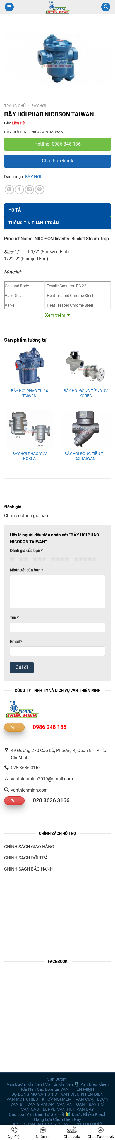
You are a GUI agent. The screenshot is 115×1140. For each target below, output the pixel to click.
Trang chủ (15, 106)
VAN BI (16, 1104)
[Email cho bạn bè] (29, 189)
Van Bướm (57, 1079)
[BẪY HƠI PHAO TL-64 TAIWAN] (29, 366)
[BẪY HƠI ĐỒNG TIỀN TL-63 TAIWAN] (85, 429)
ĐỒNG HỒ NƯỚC (88, 1124)
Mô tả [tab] (14, 209)
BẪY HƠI (38, 106)
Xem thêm (55, 315)
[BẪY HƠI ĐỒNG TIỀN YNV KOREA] (85, 366)
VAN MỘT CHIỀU (22, 1099)
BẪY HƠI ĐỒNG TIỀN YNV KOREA (86, 393)
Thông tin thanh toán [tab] (33, 222)
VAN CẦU (30, 1109)
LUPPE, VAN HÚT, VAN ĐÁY (68, 1109)
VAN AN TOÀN (71, 1104)
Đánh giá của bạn (26, 550)
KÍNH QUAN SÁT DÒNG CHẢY (41, 1124)
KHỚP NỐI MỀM (57, 1099)
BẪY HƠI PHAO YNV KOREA (29, 456)
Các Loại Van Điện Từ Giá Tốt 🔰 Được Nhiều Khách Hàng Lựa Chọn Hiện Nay (57, 1117)
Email (16, 641)
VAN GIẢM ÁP (40, 1104)
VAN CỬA (85, 1099)
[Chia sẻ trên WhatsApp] (9, 189)
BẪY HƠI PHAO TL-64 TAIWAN (29, 393)
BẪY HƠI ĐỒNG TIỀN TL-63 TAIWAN (85, 456)
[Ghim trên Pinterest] (39, 189)
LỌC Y (103, 1099)
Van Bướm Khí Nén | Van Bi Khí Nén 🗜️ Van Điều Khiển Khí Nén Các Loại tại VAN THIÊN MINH (58, 1087)
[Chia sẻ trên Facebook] (19, 189)
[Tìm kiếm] (105, 7)
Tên (14, 617)
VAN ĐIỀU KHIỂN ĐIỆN (82, 1094)
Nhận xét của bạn (26, 570)
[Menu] (9, 7)
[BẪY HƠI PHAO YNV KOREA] (29, 429)
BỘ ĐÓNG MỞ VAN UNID (34, 1094)
